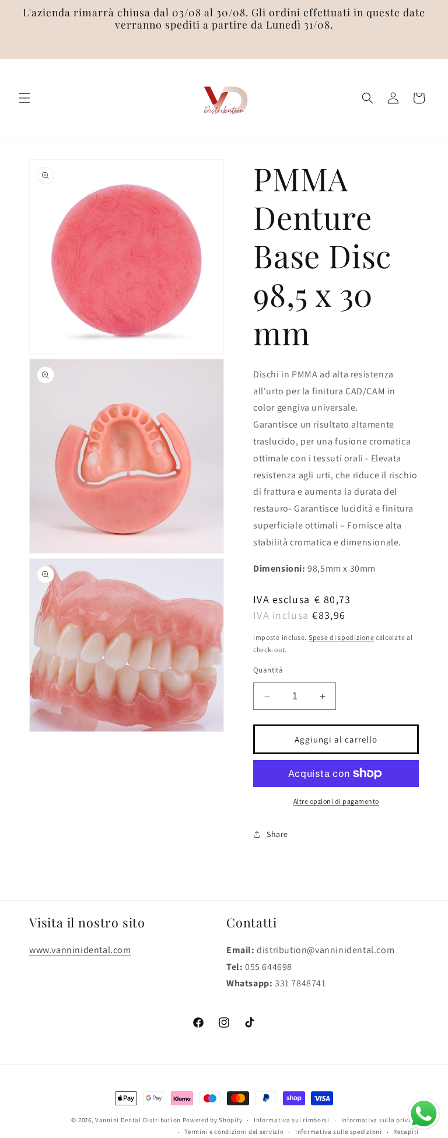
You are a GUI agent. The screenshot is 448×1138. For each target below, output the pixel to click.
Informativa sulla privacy (380, 1120)
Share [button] (277, 834)
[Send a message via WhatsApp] (423, 1113)
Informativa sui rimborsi (292, 1120)
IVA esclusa (302, 599)
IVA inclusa (281, 615)
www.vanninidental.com (80, 950)
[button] (24, 98)
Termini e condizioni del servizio (234, 1132)
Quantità (268, 670)
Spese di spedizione (341, 637)
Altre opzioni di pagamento (336, 801)
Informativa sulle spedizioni (338, 1132)
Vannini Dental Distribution (138, 1120)
